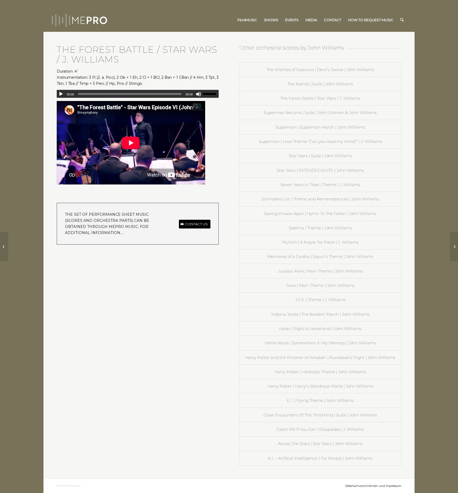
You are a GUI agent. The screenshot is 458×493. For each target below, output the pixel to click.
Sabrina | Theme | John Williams (320, 227)
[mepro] (95, 20)
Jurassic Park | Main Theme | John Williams (320, 271)
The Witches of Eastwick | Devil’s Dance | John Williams (320, 69)
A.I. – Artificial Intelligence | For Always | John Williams (320, 458)
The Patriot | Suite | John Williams (320, 83)
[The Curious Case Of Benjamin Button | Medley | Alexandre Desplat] (4, 246)
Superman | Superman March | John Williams (320, 127)
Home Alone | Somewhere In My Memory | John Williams (320, 342)
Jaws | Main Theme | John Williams (320, 285)
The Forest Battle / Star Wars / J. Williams (320, 98)
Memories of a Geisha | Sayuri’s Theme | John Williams (320, 256)
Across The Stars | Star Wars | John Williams (320, 443)
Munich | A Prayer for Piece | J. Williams (320, 242)
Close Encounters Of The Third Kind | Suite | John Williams (320, 414)
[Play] (61, 94)
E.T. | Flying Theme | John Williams (320, 400)
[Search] (402, 20)
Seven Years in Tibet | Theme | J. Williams (320, 184)
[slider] (211, 94)
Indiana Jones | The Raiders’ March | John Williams (320, 314)
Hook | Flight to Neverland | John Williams (320, 328)
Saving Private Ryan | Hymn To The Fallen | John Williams (320, 213)
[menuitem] (247, 20)
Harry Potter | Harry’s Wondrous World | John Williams (320, 386)
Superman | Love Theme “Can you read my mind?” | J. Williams (320, 141)
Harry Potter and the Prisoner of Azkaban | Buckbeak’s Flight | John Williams (320, 357)
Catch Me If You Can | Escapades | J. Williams (320, 429)
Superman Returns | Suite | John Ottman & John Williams (320, 112)
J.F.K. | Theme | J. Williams (320, 299)
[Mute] (198, 94)
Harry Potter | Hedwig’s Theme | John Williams (320, 371)
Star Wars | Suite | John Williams (320, 155)
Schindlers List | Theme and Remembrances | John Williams (320, 198)
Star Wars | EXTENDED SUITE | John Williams (320, 170)
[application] (138, 94)
